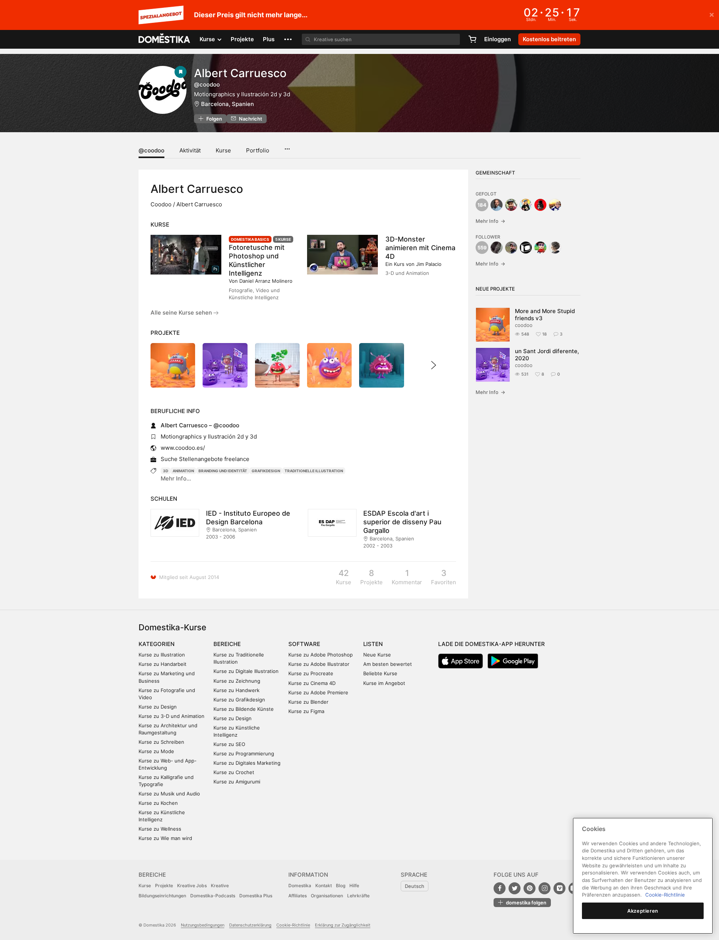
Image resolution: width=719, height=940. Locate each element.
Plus (268, 39)
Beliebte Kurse (380, 673)
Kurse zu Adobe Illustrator (318, 664)
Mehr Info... (176, 478)
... (287, 146)
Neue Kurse (377, 655)
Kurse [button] (208, 39)
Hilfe (354, 885)
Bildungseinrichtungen (162, 895)
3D (165, 471)
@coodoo (151, 150)
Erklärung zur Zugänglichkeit (342, 925)
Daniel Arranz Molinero (265, 281)
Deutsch (414, 886)
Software (304, 644)
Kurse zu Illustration (162, 655)
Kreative (220, 885)
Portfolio (257, 150)
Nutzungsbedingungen (202, 925)
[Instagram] (544, 888)
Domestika (299, 885)
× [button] (712, 14)
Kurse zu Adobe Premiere (318, 692)
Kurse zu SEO (229, 744)
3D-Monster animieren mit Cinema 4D (420, 247)
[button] (287, 39)
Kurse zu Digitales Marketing (246, 763)
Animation (183, 471)
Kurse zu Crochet (233, 772)
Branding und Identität (222, 471)
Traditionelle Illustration (314, 471)
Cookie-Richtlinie (293, 925)
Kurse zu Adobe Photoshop (320, 655)
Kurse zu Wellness (160, 829)
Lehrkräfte (358, 895)
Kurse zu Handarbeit (162, 664)
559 (482, 248)
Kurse (223, 150)
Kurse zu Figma (306, 711)
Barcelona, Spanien (227, 103)
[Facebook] (500, 888)
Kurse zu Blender (308, 702)
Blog (340, 885)
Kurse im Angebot (384, 683)
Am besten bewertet (387, 664)
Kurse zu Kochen (158, 803)
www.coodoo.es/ (183, 447)
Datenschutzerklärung (250, 925)
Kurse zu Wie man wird (165, 838)
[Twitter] (515, 888)
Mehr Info (490, 221)
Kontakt (323, 885)
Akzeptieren (642, 911)
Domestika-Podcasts (212, 895)
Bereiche (227, 644)
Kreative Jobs (192, 885)
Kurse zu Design (158, 707)
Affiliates (297, 895)
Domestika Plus (255, 895)
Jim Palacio (429, 264)
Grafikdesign (266, 471)
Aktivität (190, 150)
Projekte (242, 39)
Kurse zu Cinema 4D (312, 683)
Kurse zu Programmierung (243, 753)
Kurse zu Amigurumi (236, 782)
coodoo (524, 325)
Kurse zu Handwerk (236, 690)
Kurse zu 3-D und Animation (171, 716)
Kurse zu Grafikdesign (239, 700)
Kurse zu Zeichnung (236, 681)
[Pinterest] (530, 888)
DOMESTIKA (165, 39)
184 (481, 205)
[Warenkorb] (472, 39)
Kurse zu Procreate (310, 673)
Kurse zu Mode (156, 751)
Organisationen (327, 895)
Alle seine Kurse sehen (182, 312)
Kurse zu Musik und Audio (169, 794)
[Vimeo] (559, 888)
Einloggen (497, 39)
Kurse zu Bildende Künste (243, 709)
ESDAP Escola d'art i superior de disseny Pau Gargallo (402, 521)
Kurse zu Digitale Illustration (246, 671)
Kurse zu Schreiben (161, 742)
